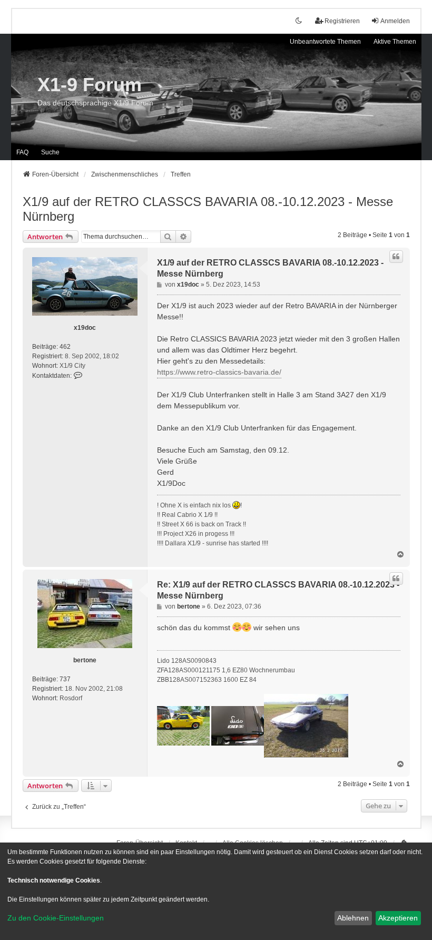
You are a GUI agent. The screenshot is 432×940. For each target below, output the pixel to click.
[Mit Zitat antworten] (396, 256)
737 (65, 679)
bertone (84, 660)
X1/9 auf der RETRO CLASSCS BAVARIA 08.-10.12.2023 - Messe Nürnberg (208, 208)
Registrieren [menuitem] (342, 21)
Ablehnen (353, 918)
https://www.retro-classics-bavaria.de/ (219, 372)
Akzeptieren (398, 918)
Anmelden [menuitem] (395, 21)
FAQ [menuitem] (22, 152)
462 (65, 346)
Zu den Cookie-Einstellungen (55, 918)
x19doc (85, 327)
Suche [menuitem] (50, 152)
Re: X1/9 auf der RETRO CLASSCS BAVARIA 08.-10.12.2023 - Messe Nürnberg (278, 590)
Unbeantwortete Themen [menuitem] (325, 41)
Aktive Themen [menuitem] (395, 41)
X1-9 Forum (89, 84)
